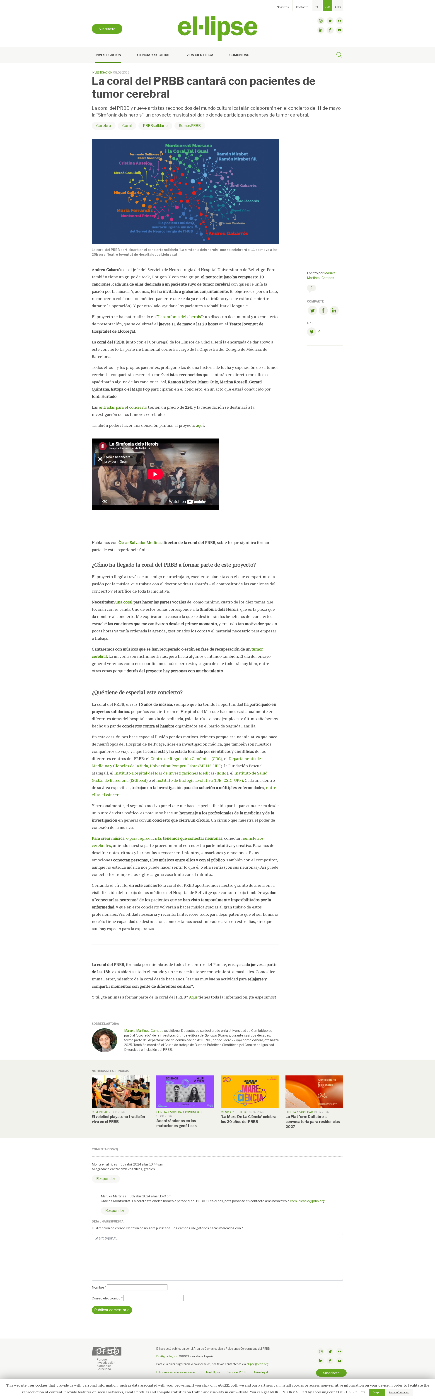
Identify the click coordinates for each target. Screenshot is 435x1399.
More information (399, 1392)
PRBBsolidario (155, 126)
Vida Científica (199, 55)
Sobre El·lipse (211, 1372)
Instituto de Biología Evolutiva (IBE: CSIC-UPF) (199, 780)
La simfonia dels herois (179, 316)
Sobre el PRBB (236, 1372)
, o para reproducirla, (157, 838)
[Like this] (312, 331)
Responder (105, 1179)
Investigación (108, 55)
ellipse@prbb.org (257, 1364)
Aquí (193, 997)
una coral (124, 602)
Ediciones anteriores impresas (175, 1372)
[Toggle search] (339, 55)
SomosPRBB (190, 126)
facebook (330, 30)
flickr (339, 20)
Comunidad (239, 55)
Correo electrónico (107, 1298)
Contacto (302, 7)
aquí (200, 425)
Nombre (99, 1287)
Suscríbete (107, 29)
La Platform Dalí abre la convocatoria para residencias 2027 (312, 1122)
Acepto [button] (377, 1392)
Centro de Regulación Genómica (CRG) (186, 758)
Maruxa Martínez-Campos (143, 1030)
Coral (127, 126)
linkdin (320, 30)
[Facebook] (323, 311)
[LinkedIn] (334, 311)
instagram (320, 20)
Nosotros (283, 7)
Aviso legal (261, 1372)
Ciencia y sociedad (154, 55)
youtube (339, 30)
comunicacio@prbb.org (307, 1201)
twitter (330, 20)
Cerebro (103, 126)
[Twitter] (312, 311)
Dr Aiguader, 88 (167, 1356)
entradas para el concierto (123, 407)
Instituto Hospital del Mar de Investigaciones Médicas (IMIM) (171, 773)
